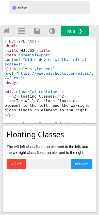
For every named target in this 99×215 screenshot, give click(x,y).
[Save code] (37, 31)
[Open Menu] (21, 31)
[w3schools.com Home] (6, 31)
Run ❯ (74, 31)
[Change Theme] (52, 31)
